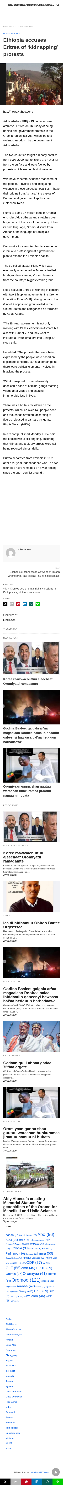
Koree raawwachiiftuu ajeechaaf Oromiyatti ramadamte (23, 857)
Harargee (31, 1254)
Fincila (47, 1248)
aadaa (13, 1235)
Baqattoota (35, 1244)
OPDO (44, 1268)
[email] (15, 1482)
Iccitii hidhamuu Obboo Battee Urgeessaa (31, 925)
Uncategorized (13, 1433)
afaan (24, 1240)
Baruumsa (11, 1350)
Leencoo (38, 1258)
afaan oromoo (40, 1240)
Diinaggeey (11, 1355)
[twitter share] (5, 604)
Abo (45, 1234)
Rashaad (10, 1412)
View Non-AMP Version (40, 1472)
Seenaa (16, 1055)
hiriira (45, 1253)
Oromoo (26, 1280)
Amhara (11, 1244)
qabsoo (47, 1280)
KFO (27, 1258)
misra (51, 1257)
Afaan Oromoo (13, 1329)
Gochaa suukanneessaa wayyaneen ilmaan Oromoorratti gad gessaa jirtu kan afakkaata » (34, 573)
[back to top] (56, 1472)
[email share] (12, 604)
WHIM (9, 1443)
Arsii (21, 1244)
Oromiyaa (35, 1273)
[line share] (38, 604)
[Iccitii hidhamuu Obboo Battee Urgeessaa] (31, 896)
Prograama (11, 1402)
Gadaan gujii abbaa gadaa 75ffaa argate (27, 1065)
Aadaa (6, 1055)
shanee (40, 1287)
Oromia (14, 1273)
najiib (22, 1263)
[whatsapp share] (31, 604)
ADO (12, 1239)
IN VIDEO (11, 1365)
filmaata (35, 1248)
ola (46, 1263)
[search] (58, 5)
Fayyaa (9, 1360)
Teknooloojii (12, 1427)
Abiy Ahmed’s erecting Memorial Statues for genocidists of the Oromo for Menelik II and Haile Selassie (30, 1204)
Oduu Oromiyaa (26, 27)
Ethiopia (19, 1248)
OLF (13, 1268)
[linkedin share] (25, 604)
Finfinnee (15, 1253)
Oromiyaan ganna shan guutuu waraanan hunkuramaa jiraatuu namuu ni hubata (27, 791)
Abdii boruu (28, 1235)
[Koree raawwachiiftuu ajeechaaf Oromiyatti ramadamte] (31, 658)
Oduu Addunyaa (14, 1391)
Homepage (8, 27)
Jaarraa (10, 1381)
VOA (22, 1296)
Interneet (10, 1370)
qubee (9, 1407)
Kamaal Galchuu (14, 1258)
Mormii (11, 1263)
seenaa (25, 1286)
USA (13, 1296)
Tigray (14, 1291)
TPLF (41, 1291)
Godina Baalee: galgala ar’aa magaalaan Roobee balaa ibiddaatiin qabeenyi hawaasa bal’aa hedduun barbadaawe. (30, 995)
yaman (15, 1301)
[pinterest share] (18, 604)
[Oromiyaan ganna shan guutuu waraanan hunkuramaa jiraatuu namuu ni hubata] (31, 765)
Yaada (25, 845)
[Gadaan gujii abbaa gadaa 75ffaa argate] (31, 1036)
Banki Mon (11, 1345)
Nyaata (9, 1386)
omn (28, 1268)
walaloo (35, 1296)
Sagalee (11, 1287)
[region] (31, 16)
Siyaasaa (8, 1191)
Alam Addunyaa (14, 1334)
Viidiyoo (10, 1438)
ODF (34, 1262)
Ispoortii (10, 1376)
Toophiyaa (26, 1291)
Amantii (9, 1339)
